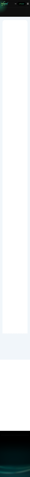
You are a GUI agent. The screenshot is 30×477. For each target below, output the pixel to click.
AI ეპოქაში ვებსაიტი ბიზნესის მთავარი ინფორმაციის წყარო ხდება (13, 405)
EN (15, 3)
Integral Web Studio (15, 474)
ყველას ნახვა (13, 425)
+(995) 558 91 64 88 (8, 13)
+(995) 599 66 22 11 (22, 13)
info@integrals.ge (15, 462)
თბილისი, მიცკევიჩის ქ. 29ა (15, 444)
